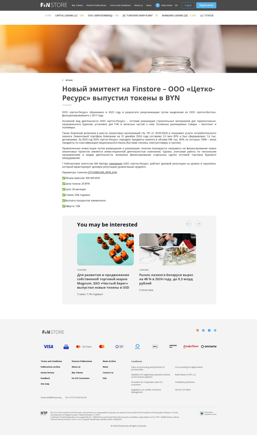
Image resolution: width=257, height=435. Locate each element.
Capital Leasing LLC (106, 15)
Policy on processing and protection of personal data (148, 368)
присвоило (115, 163)
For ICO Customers (81, 378)
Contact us (108, 372)
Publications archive (50, 367)
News (149, 5)
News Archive (109, 361)
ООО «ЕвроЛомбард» (140, 15)
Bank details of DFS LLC (185, 374)
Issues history (47, 372)
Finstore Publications (96, 5)
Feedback (45, 378)
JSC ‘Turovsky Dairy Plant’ (177, 15)
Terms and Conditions (120, 5)
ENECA (80, 15)
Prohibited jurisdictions (185, 382)
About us (138, 5)
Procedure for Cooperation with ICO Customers (146, 383)
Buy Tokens (77, 5)
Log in (188, 5)
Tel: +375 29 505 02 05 (76, 397)
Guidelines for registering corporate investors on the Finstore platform (150, 375)
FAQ (105, 378)
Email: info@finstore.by (51, 397)
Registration (206, 5)
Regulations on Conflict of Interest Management (146, 391)
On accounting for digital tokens (189, 367)
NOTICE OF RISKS (183, 390)
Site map (45, 384)
